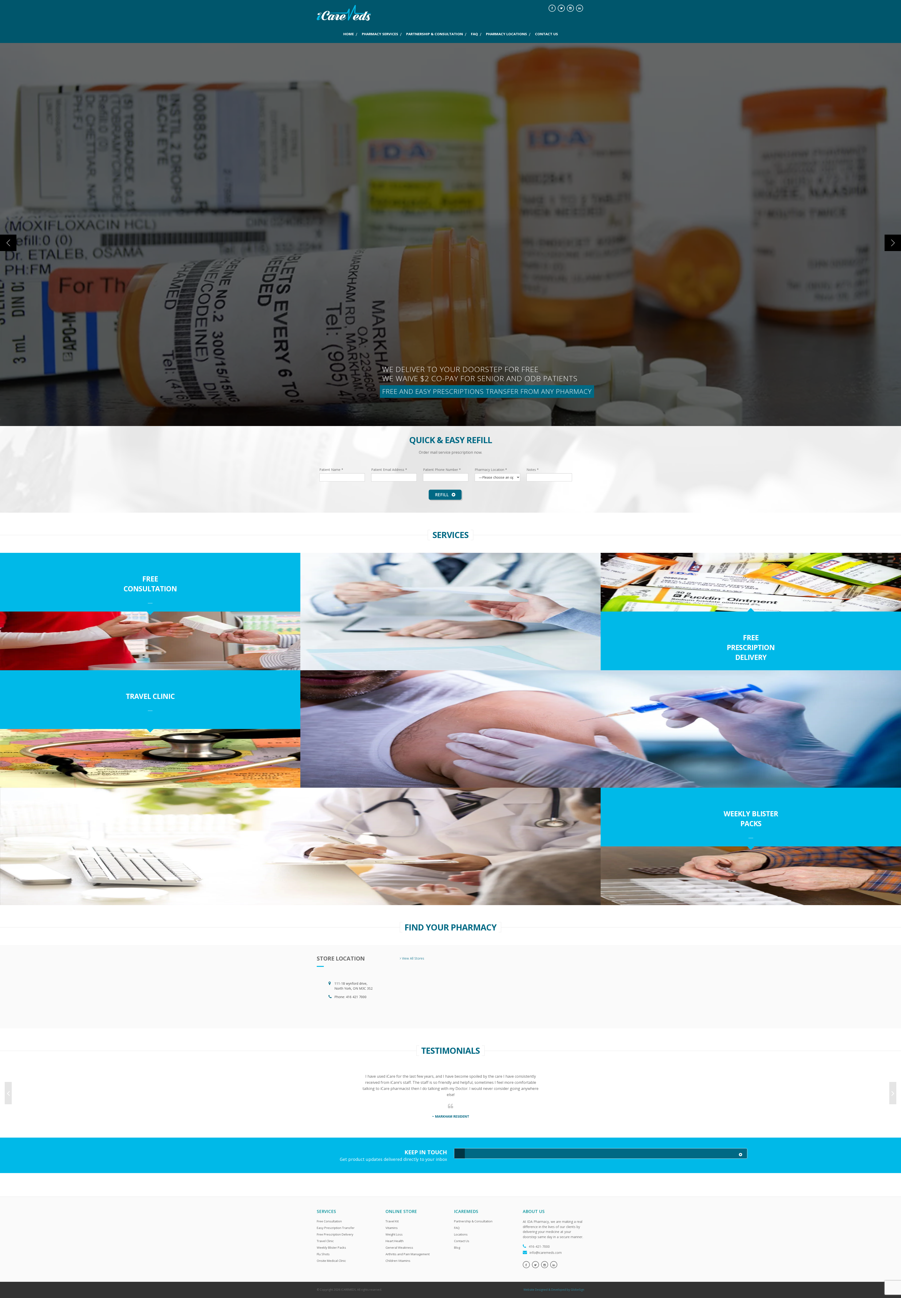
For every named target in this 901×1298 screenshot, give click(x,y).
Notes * (533, 469)
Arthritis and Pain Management (408, 1254)
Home (348, 34)
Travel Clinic (150, 696)
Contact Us (461, 1241)
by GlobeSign (575, 1290)
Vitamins (392, 1228)
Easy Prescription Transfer (336, 1228)
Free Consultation (150, 583)
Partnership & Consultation (473, 1221)
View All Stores (412, 958)
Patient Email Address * (389, 469)
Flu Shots (323, 1254)
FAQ (474, 34)
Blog (457, 1247)
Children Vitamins (398, 1261)
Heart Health (395, 1241)
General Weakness (399, 1247)
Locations (461, 1234)
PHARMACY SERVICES (380, 34)
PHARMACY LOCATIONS (506, 34)
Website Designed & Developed (544, 1290)
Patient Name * (331, 469)
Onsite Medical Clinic (331, 1261)
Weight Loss (394, 1234)
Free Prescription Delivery (751, 647)
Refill (442, 494)
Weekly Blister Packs (751, 818)
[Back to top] (887, 1284)
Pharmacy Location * (491, 469)
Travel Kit (392, 1221)
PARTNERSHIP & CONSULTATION (434, 34)
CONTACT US (546, 34)
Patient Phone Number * (442, 469)
